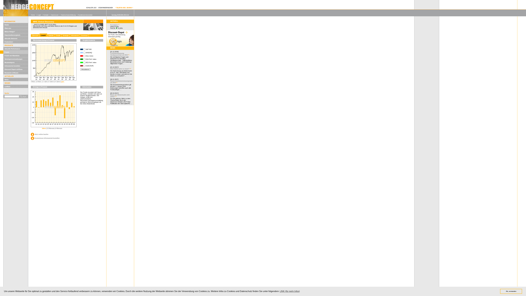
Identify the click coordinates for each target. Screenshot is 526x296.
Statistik (51, 35)
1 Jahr (45, 81)
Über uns (8, 28)
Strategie (66, 35)
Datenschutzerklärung (68, 15)
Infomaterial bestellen (12, 66)
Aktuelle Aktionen (11, 38)
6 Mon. (39, 81)
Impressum (54, 15)
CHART (43, 35)
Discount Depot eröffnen (13, 69)
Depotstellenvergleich (12, 35)
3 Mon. (33, 81)
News (6, 79)
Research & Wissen (11, 73)
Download (84, 35)
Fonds (7, 52)
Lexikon (7, 86)
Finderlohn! (9, 42)
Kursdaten (114, 25)
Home (7, 25)
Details (58, 35)
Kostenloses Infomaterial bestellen (47, 138)
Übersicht (35, 35)
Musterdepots (10, 62)
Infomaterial (75, 35)
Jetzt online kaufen (41, 134)
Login (39, 15)
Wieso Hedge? (10, 31)
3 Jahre (51, 81)
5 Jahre (57, 81)
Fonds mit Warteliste (12, 55)
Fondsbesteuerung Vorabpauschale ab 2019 (119, 54)
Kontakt (45, 15)
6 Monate (59, 128)
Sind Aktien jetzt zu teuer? (119, 69)
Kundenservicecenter (85, 15)
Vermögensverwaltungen (13, 59)
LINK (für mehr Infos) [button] (290, 291)
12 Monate (50, 128)
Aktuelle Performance (12, 49)
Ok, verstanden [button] (511, 291)
